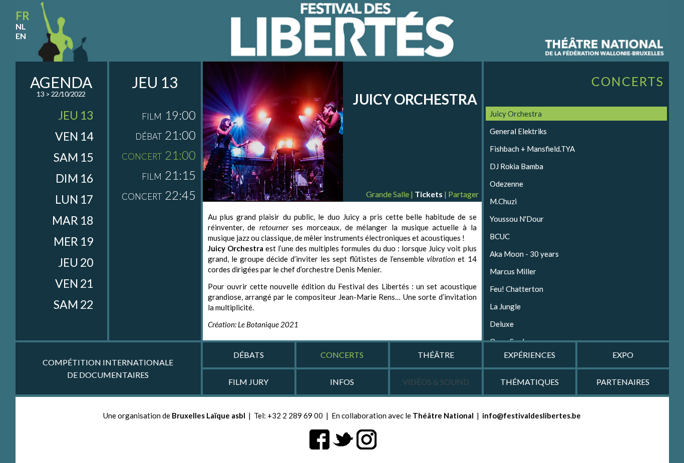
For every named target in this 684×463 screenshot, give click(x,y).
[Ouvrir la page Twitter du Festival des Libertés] (343, 438)
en (21, 36)
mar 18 (72, 220)
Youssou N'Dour (517, 218)
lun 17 (74, 199)
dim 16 (74, 178)
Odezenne (506, 183)
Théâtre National (443, 415)
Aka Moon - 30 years (524, 253)
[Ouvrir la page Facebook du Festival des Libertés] (319, 438)
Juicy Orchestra (516, 113)
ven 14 (74, 136)
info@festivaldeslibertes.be (531, 415)
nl (21, 26)
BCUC (500, 236)
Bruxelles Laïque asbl (208, 415)
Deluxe (502, 323)
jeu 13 (75, 115)
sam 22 (73, 304)
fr (23, 16)
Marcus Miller (513, 271)
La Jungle (505, 306)
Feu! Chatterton (516, 288)
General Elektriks (518, 131)
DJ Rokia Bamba (516, 166)
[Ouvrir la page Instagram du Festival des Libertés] (367, 438)
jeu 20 (75, 262)
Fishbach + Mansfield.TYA (532, 148)
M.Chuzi (503, 201)
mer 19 (73, 241)
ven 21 (74, 283)
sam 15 (73, 157)
